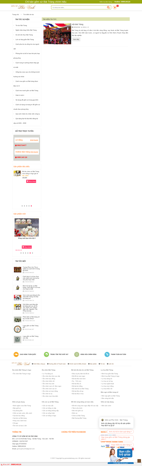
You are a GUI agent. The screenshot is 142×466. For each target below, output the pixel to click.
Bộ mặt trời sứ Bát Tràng (80, 388)
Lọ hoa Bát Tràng (107, 370)
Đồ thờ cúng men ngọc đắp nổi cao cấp (85, 405)
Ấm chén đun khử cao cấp (51, 376)
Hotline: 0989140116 (122, 2)
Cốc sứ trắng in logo (49, 415)
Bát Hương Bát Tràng (79, 418)
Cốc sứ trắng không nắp (50, 410)
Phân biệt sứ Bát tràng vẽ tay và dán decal (31, 317)
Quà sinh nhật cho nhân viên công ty (28, 114)
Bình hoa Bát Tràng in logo (110, 376)
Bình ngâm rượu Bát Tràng (22, 405)
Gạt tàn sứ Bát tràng (20, 418)
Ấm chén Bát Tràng (48, 370)
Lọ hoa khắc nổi (106, 388)
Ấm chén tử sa (47, 393)
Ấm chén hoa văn (48, 383)
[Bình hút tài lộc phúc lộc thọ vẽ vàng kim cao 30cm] (17, 173)
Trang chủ (15, 14)
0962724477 (21, 145)
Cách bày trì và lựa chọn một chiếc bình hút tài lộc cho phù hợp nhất (31, 278)
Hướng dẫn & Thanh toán (57, 364)
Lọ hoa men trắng (107, 386)
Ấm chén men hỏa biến (50, 396)
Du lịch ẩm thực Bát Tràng (24, 35)
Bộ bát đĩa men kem (79, 378)
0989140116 (16, 464)
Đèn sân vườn (106, 405)
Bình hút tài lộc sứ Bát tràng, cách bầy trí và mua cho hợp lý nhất (31, 287)
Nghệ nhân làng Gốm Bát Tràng (26, 30)
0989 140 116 (22, 157)
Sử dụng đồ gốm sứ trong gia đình (27, 100)
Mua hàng (32, 181)
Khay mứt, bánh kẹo (20, 420)
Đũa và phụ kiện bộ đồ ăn (80, 373)
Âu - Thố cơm (76, 381)
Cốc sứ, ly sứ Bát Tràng (50, 402)
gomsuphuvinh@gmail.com (26, 449)
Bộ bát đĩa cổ (76, 383)
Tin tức (102, 364)
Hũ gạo (15, 423)
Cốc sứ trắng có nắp (49, 408)
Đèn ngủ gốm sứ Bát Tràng (110, 396)
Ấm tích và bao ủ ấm (20, 425)
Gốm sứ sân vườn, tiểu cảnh (22, 413)
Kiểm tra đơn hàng (106, 2)
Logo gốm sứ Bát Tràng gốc (30, 326)
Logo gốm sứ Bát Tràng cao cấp (30, 337)
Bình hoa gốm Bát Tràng (109, 373)
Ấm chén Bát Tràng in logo (21, 370)
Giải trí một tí (20, 95)
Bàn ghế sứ (17, 408)
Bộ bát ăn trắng (77, 386)
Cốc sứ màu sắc (47, 405)
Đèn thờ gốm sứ (77, 410)
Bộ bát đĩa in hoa (77, 393)
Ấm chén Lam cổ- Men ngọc (51, 386)
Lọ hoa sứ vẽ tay (107, 381)
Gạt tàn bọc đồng (19, 415)
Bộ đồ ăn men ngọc (78, 376)
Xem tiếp (76, 39)
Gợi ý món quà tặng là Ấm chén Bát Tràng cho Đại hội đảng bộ (31, 296)
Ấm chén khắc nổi (48, 381)
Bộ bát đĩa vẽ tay (77, 391)
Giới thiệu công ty (39, 364)
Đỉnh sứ (74, 413)
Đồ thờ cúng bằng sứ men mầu (82, 402)
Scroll (139, 461)
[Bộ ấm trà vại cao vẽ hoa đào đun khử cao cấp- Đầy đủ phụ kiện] (27, 227)
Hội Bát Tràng (77, 24)
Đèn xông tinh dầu (107, 398)
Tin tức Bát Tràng (21, 25)
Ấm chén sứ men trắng (50, 391)
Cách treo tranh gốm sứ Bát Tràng (27, 90)
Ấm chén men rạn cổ (49, 388)
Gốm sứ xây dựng (107, 402)
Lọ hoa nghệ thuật (107, 383)
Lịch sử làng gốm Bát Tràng (25, 39)
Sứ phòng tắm (18, 410)
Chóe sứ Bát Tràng (78, 415)
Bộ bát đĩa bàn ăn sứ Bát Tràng (82, 370)
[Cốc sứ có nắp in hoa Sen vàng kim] (17, 190)
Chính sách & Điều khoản (77, 364)
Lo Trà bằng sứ (47, 373)
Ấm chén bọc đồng (48, 378)
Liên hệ (111, 364)
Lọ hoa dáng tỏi (106, 378)
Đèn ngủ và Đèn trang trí (109, 392)
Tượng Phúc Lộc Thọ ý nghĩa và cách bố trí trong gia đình (31, 268)
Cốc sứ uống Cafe (48, 413)
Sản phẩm (93, 364)
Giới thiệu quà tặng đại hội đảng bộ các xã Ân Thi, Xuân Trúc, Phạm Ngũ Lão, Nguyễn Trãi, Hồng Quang (30, 308)
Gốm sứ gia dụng (18, 402)
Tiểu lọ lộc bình (77, 408)
